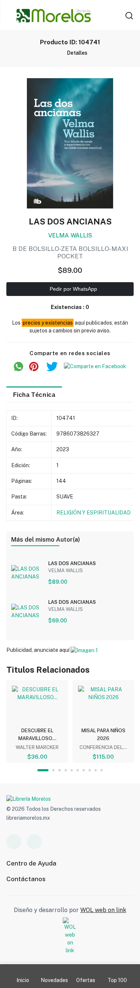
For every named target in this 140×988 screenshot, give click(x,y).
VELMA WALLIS (70, 235)
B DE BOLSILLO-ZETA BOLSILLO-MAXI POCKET (70, 252)
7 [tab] (84, 770)
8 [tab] (89, 770)
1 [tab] (43, 770)
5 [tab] (72, 770)
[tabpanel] (37, 721)
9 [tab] (95, 770)
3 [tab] (59, 770)
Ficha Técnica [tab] (34, 394)
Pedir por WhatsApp (72, 289)
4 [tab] (66, 770)
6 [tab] (78, 770)
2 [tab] (53, 770)
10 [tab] (101, 770)
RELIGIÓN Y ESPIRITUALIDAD (93, 513)
